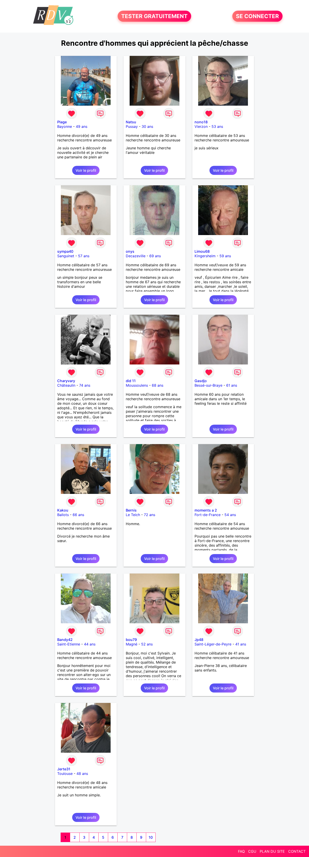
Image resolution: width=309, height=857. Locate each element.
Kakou (62, 510)
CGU (252, 851)
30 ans (147, 126)
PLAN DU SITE (272, 851)
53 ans (217, 126)
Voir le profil (86, 170)
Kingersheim (205, 256)
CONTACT (297, 851)
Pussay (132, 126)
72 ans (149, 514)
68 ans (157, 385)
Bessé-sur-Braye (208, 385)
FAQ (241, 851)
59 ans (225, 256)
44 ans (89, 644)
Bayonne (64, 126)
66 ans (78, 514)
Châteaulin (66, 385)
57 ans (83, 256)
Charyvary (66, 381)
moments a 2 (206, 510)
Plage (62, 122)
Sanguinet (65, 256)
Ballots (63, 514)
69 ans (155, 256)
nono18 (201, 122)
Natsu (131, 122)
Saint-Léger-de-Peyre (213, 644)
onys (130, 251)
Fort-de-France (208, 514)
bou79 (131, 639)
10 (151, 837)
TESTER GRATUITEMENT (154, 16)
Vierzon (201, 126)
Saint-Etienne (68, 644)
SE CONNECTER (257, 16)
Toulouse (65, 773)
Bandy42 (65, 639)
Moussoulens (137, 385)
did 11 (131, 381)
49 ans (81, 126)
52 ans (147, 644)
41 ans (240, 644)
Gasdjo (201, 381)
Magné (131, 644)
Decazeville (135, 256)
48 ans (82, 773)
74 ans (84, 385)
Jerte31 (63, 769)
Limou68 (202, 251)
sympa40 (65, 251)
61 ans (231, 385)
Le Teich (133, 514)
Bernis (131, 510)
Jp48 (199, 639)
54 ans (230, 514)
